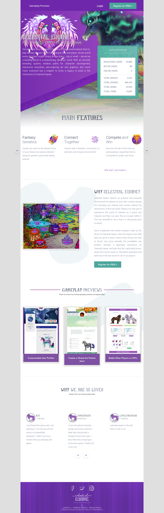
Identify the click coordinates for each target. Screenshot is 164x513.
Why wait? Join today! (114, 170)
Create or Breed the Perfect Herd (81, 359)
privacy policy (95, 508)
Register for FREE (122, 5)
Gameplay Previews (39, 5)
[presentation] (17, 150)
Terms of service (80, 508)
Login (100, 5)
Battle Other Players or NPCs (123, 357)
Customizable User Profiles (41, 357)
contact (66, 508)
